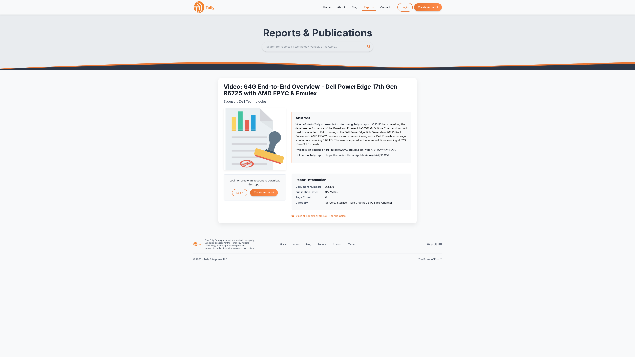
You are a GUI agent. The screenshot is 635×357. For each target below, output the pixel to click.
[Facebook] (432, 244)
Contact (385, 7)
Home (327, 7)
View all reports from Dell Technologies (321, 216)
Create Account (428, 7)
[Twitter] (435, 244)
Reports (369, 7)
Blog (354, 7)
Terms (351, 244)
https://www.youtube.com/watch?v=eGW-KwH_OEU (364, 149)
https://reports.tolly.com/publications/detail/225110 (357, 155)
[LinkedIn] (428, 244)
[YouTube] (440, 244)
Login (405, 7)
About (341, 7)
